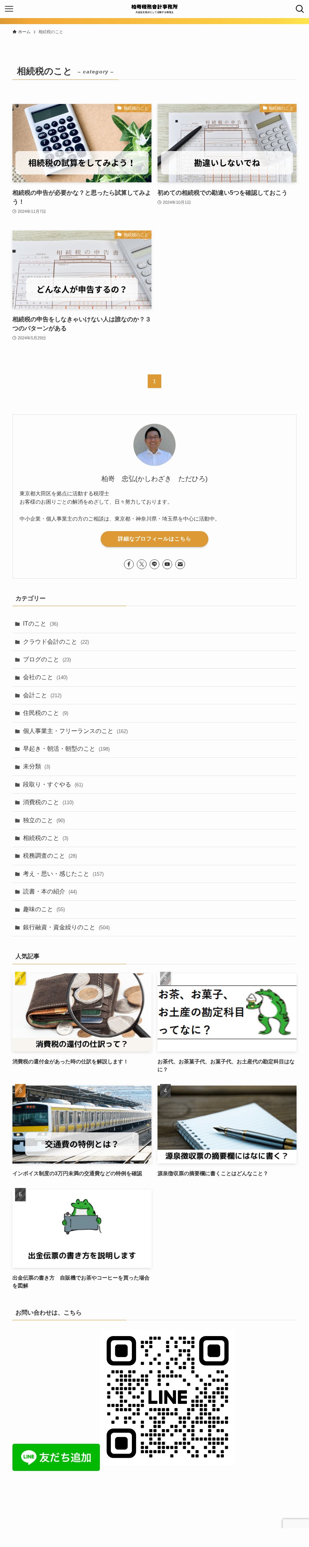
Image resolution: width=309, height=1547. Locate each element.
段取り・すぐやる (53, 784)
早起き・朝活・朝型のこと (66, 748)
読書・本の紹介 (50, 891)
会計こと (42, 695)
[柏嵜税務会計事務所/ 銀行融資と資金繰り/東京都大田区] (154, 9)
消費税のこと (48, 802)
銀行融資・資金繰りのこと (66, 927)
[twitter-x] (142, 564)
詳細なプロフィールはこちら (154, 539)
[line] (154, 564)
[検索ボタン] (300, 9)
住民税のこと (45, 713)
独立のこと (44, 820)
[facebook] (129, 564)
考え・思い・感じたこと (63, 873)
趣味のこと (44, 909)
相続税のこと (45, 838)
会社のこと (45, 677)
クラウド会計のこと (56, 641)
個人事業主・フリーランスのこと (75, 731)
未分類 (36, 766)
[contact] (180, 564)
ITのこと (40, 623)
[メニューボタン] (9, 9)
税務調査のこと (50, 855)
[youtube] (167, 564)
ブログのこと (47, 659)
